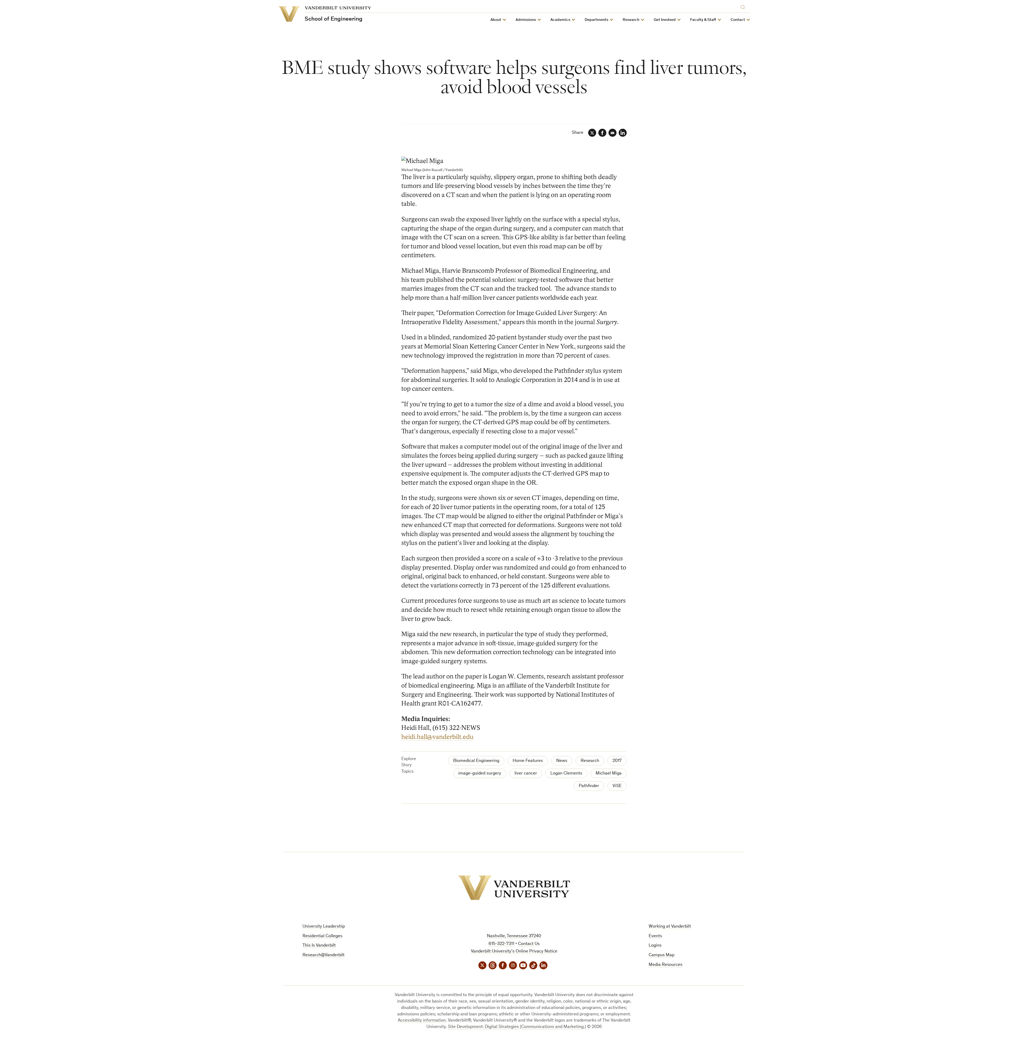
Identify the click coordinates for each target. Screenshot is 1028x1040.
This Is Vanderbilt (319, 945)
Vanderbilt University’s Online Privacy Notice (514, 951)
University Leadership (324, 926)
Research (590, 761)
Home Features (528, 761)
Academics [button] (560, 20)
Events (655, 936)
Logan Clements (566, 773)
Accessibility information (422, 1020)
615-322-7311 (501, 944)
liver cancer (526, 773)
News (561, 761)
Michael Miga (609, 773)
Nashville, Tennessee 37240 (514, 936)
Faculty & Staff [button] (703, 20)
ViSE (617, 786)
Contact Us (529, 944)
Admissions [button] (526, 20)
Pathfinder (589, 786)
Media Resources (665, 965)
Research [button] (631, 20)
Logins (655, 945)
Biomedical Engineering (476, 761)
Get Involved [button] (665, 20)
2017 (617, 761)
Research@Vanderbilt (324, 955)
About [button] (495, 20)
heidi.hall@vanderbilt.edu (437, 737)
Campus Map (661, 955)
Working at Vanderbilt (670, 926)
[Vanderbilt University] (514, 887)
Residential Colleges (322, 936)
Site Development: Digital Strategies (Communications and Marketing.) (517, 1027)
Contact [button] (738, 20)
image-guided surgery (479, 773)
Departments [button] (596, 20)
